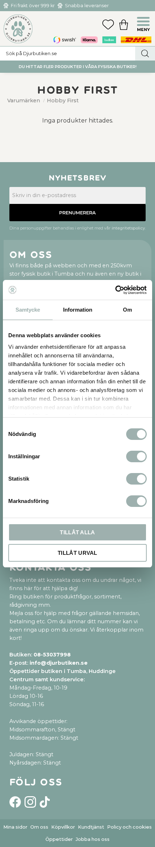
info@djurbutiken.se (59, 663)
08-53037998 (52, 654)
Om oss (39, 827)
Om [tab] (127, 310)
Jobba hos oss (93, 839)
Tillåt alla (77, 532)
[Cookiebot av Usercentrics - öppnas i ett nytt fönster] (115, 290)
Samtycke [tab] (27, 310)
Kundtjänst (91, 827)
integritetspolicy (128, 228)
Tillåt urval (77, 553)
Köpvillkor (63, 827)
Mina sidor (15, 827)
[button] (144, 22)
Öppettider (59, 839)
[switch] (136, 456)
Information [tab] (77, 310)
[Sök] (145, 53)
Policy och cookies (129, 827)
